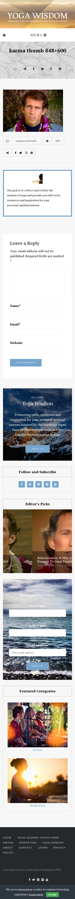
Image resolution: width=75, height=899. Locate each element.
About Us (38, 449)
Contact (25, 847)
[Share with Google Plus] (51, 69)
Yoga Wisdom (17, 565)
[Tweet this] (42, 69)
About (8, 847)
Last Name (37, 625)
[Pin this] (60, 69)
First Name (37, 606)
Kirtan (8, 842)
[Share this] (33, 69)
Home (7, 837)
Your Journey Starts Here (38, 837)
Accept (52, 894)
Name (15, 306)
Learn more (36, 894)
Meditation (28, 842)
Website (16, 343)
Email (15, 324)
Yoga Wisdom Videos (41, 565)
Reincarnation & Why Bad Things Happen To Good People (32, 559)
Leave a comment (26, 140)
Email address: (37, 645)
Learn (43, 847)
